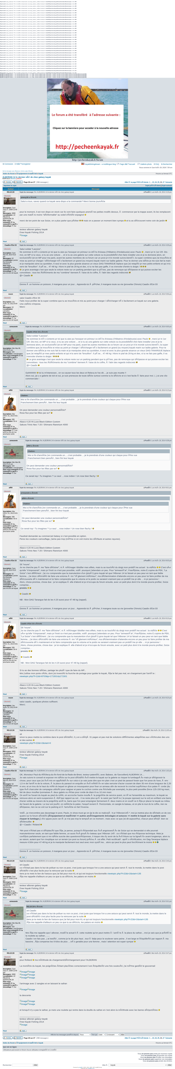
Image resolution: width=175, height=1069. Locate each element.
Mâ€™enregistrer (23, 164)
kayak (41, 173)
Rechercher (167, 164)
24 (156, 182)
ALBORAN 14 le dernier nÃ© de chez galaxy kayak (27, 177)
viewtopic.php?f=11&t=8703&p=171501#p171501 (43, 676)
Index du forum (9, 173)
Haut (5, 241)
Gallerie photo (146, 164)
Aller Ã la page (130, 182)
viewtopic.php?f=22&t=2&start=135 (124, 873)
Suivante (168, 182)
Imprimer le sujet (10, 185)
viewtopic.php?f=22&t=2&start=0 (35, 743)
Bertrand (13, 178)
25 (158, 182)
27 (164, 182)
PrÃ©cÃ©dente (142, 182)
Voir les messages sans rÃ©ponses (11, 171)
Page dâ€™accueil (127, 164)
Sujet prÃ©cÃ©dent (153, 185)
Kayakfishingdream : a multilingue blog (100, 164)
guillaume (18, 178)
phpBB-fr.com (91, 1068)
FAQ (157, 164)
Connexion (8, 164)
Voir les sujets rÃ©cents (27, 171)
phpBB (80, 1067)
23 (153, 182)
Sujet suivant (167, 185)
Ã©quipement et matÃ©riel (26, 173)
